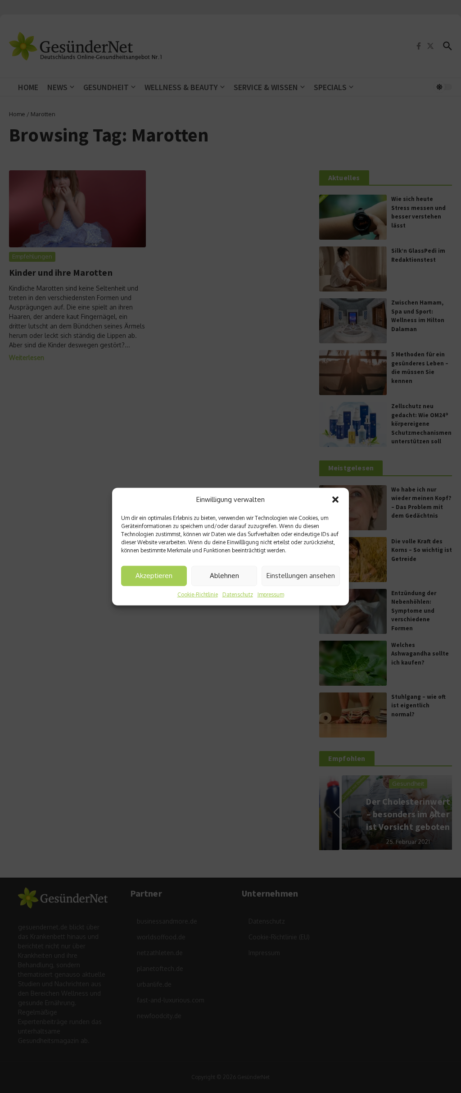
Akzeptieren (154, 575)
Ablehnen (224, 575)
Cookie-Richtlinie (197, 594)
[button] (335, 499)
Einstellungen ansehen (301, 575)
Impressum (271, 594)
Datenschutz (237, 594)
